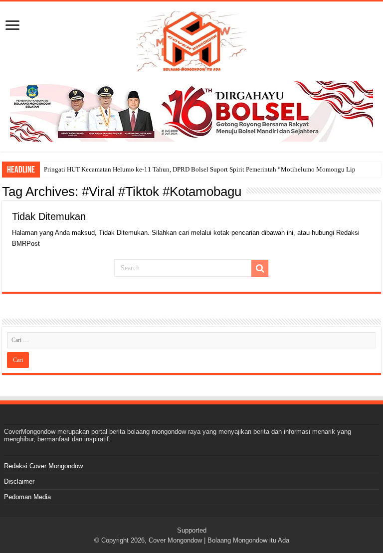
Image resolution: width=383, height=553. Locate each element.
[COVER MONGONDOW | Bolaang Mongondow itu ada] (191, 39)
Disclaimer (19, 481)
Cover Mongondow (175, 540)
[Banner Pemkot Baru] (191, 111)
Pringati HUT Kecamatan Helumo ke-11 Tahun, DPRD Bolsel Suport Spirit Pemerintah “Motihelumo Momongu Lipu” (203, 169)
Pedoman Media (27, 497)
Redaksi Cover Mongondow (43, 466)
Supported (191, 530)
